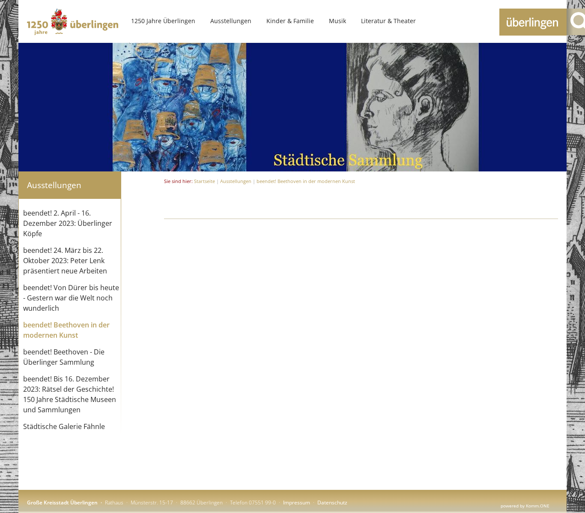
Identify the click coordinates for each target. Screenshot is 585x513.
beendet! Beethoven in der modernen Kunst (306, 181)
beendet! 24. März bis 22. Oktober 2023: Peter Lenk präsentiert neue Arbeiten (65, 261)
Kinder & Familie (290, 21)
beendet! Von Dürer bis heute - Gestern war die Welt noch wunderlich (71, 298)
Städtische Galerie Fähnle (64, 426)
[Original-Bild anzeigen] (292, 169)
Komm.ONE (537, 506)
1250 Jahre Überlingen (163, 21)
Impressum (296, 502)
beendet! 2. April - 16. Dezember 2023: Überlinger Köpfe (67, 223)
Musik (337, 21)
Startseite (204, 181)
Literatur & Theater (388, 21)
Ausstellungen (230, 21)
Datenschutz (332, 502)
